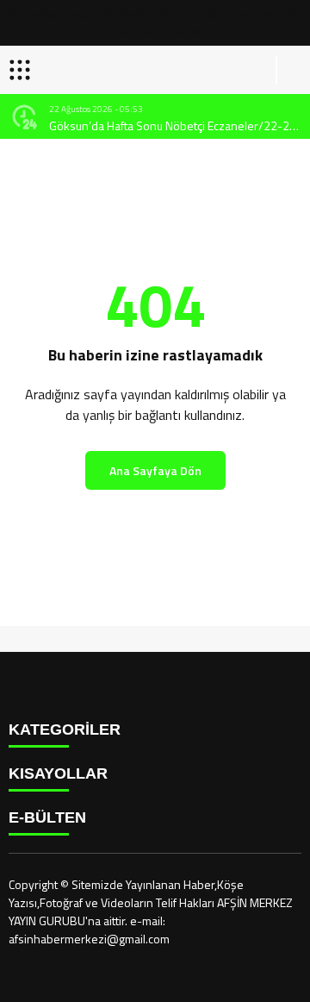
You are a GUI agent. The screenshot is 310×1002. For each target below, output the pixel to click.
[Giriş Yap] (289, 70)
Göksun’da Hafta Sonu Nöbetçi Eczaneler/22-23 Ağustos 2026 (172, 125)
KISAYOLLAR (58, 773)
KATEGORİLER (65, 729)
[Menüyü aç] (22, 69)
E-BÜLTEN (47, 817)
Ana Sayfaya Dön (155, 470)
